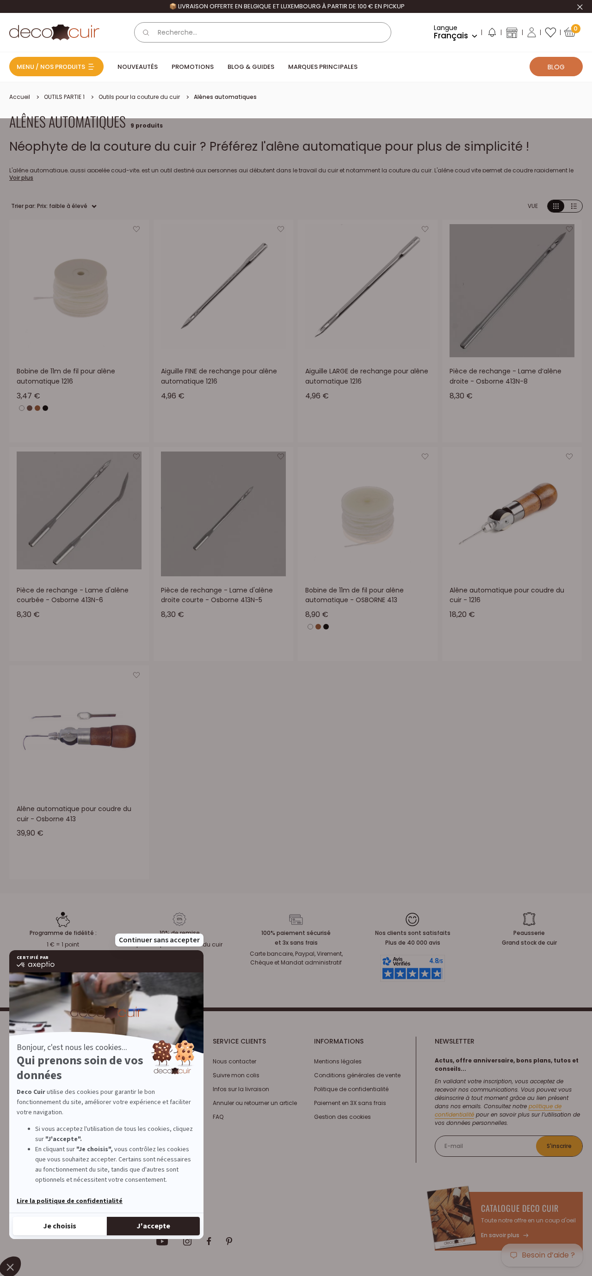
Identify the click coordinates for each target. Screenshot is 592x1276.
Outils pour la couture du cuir (139, 97)
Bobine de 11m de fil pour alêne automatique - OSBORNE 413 (354, 595)
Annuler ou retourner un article (255, 1103)
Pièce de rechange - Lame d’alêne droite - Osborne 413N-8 (505, 376)
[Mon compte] (531, 32)
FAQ (218, 1117)
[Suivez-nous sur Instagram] (187, 1241)
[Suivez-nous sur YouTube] (162, 1241)
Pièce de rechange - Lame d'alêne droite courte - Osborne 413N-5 (217, 595)
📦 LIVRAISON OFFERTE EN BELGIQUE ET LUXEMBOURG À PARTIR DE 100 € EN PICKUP (287, 6)
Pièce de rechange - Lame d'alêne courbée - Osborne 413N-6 (73, 595)
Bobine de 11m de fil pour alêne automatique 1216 (66, 376)
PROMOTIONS (193, 66)
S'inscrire (559, 1146)
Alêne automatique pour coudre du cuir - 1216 (507, 595)
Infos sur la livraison (241, 1089)
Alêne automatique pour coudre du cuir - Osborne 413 (74, 814)
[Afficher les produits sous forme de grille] (556, 206)
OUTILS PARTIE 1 (64, 97)
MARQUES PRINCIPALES (323, 66)
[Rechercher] (146, 32)
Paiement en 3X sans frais (350, 1103)
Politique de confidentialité (351, 1089)
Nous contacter (234, 1061)
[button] (492, 34)
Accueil (19, 97)
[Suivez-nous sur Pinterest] (229, 1241)
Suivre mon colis (236, 1075)
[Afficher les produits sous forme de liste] (574, 206)
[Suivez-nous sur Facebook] (209, 1241)
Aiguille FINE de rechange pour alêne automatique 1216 (219, 376)
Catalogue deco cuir (520, 1208)
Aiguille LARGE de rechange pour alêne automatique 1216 (366, 376)
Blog (556, 67)
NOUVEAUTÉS (137, 66)
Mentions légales (338, 1061)
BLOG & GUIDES (251, 66)
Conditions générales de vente (357, 1075)
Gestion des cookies (342, 1117)
